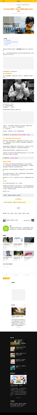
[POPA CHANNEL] (18, 1)
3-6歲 (14, 4)
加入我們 (18, 405)
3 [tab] (18, 397)
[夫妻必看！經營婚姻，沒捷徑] (18, 311)
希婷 (14, 13)
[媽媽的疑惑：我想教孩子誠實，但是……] (29, 240)
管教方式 (20, 213)
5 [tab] (20, 397)
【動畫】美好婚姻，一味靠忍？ (16, 385)
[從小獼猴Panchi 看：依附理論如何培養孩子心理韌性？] (12, 349)
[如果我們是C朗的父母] (32, 220)
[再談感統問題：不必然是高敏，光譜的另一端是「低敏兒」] (12, 361)
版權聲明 (14, 405)
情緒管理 (16, 213)
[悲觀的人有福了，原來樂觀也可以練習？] (12, 368)
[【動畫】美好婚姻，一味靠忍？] (18, 379)
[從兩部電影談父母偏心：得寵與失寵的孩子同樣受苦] (18, 342)
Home (8, 4)
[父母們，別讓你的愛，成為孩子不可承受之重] (8, 253)
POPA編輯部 (13, 317)
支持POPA (23, 405)
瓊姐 (4, 259)
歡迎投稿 (15, 259)
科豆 (25, 259)
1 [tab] (16, 397)
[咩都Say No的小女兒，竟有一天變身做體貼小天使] (18, 253)
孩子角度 (12, 213)
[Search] (33, 1)
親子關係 (28, 213)
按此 (14, 202)
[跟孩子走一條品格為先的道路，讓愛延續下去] (29, 253)
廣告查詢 (16, 403)
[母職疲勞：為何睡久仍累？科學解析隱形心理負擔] (12, 355)
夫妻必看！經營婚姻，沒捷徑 (17, 316)
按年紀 (11, 4)
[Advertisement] (18, 63)
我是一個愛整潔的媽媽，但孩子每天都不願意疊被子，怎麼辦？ (20, 134)
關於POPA (12, 403)
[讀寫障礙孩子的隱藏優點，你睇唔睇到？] (4, 220)
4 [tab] (19, 397)
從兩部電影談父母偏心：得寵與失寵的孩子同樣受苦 (21, 343)
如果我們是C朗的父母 (27, 220)
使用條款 (20, 403)
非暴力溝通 (19, 49)
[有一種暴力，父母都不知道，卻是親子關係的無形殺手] (18, 240)
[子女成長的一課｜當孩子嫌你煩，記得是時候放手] (8, 240)
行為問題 (24, 213)
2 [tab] (17, 397)
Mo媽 (17, 361)
